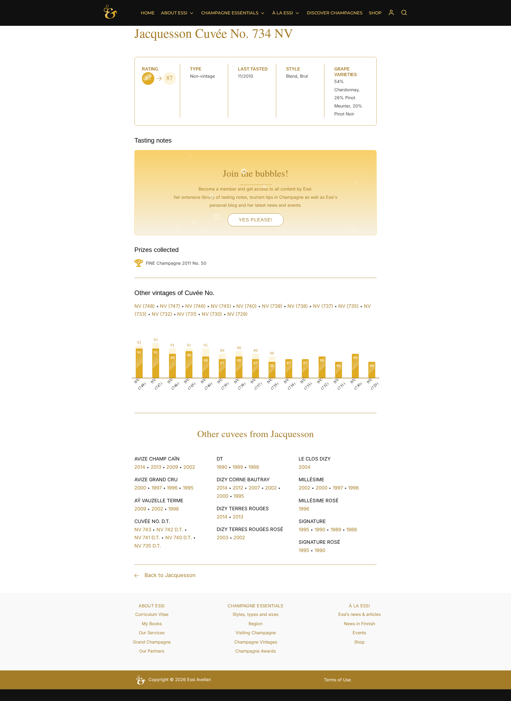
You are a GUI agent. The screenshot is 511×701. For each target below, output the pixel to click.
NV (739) (272, 306)
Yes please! (256, 219)
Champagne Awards (255, 651)
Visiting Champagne (256, 632)
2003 (222, 537)
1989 (237, 467)
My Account (391, 13)
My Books (152, 623)
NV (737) (323, 306)
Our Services (151, 632)
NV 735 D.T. (147, 546)
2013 (156, 467)
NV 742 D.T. (169, 529)
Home (148, 12)
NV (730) (212, 314)
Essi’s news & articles (359, 614)
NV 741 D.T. (147, 537)
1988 (253, 467)
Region (255, 623)
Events (359, 632)
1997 (156, 488)
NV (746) (195, 306)
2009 (172, 467)
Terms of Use (337, 679)
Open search (404, 12)
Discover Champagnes (334, 12)
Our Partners (151, 651)
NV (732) (162, 314)
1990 (222, 467)
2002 (189, 467)
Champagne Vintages (255, 642)
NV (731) (187, 314)
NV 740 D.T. (178, 537)
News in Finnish (359, 623)
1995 (188, 488)
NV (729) (237, 314)
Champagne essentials (229, 12)
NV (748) (144, 306)
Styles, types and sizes (255, 614)
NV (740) (246, 306)
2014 (139, 467)
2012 (238, 488)
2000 (140, 488)
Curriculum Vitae (151, 614)
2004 (305, 467)
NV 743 (142, 529)
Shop (375, 12)
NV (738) (297, 306)
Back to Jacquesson (170, 575)
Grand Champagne (152, 642)
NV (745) (221, 306)
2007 (254, 488)
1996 (172, 488)
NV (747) (170, 306)
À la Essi (282, 12)
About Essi (174, 12)
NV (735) (348, 306)
